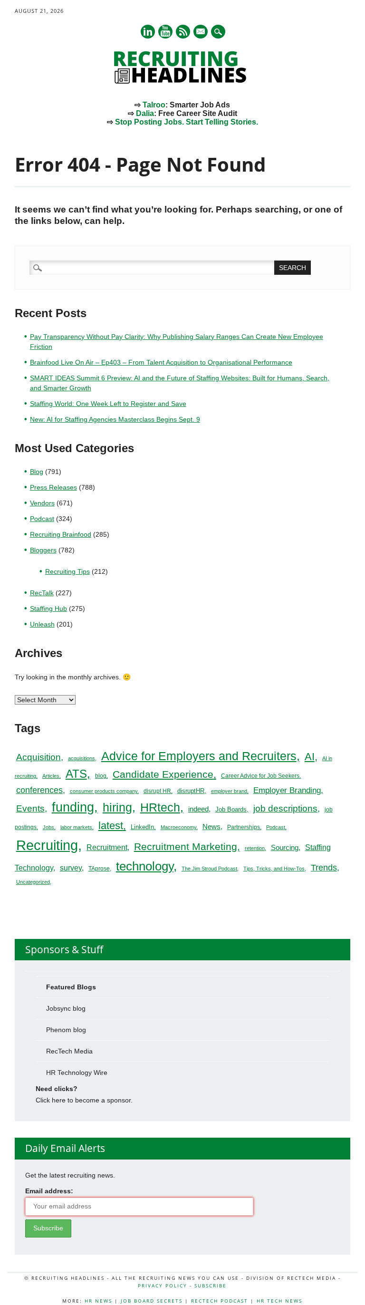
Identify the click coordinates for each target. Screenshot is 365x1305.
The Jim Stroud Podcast (209, 868)
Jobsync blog (66, 1008)
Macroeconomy (178, 827)
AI (310, 757)
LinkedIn (142, 827)
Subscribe (210, 1285)
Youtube (165, 32)
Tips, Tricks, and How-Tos (274, 868)
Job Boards (231, 809)
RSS (183, 32)
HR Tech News (279, 1300)
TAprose (99, 868)
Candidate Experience (163, 774)
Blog (36, 471)
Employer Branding (287, 790)
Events (30, 808)
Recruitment (106, 847)
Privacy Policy (162, 1285)
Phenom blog (66, 1030)
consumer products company (103, 791)
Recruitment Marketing (185, 846)
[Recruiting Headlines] (182, 81)
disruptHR (190, 790)
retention (255, 848)
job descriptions (285, 808)
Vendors (42, 503)
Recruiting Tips (67, 571)
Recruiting (47, 845)
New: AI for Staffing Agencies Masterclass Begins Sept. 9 (115, 419)
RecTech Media (69, 1051)
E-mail (201, 32)
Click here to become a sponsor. (84, 1100)
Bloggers (43, 550)
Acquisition (38, 757)
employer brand (229, 791)
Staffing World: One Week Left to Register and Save (108, 403)
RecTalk (42, 593)
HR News (98, 1300)
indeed (198, 809)
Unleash (42, 624)
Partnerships (243, 827)
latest (110, 825)
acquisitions (81, 758)
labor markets (76, 827)
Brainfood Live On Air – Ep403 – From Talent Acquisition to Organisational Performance (161, 362)
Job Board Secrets (151, 1300)
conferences (39, 790)
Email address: (49, 1191)
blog (100, 776)
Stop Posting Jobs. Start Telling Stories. (186, 122)
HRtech (160, 807)
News (211, 826)
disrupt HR (157, 791)
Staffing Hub (48, 608)
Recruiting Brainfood (60, 534)
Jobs (48, 827)
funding (73, 807)
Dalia (145, 113)
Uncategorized (33, 882)
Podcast (42, 518)
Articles (50, 776)
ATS (76, 774)
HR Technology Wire (76, 1072)
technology (144, 866)
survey (71, 868)
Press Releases (53, 487)
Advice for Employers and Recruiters (199, 756)
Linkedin (148, 32)
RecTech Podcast (219, 1300)
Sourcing (284, 847)
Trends (324, 867)
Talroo (154, 105)
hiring (117, 807)
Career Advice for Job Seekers (260, 776)
